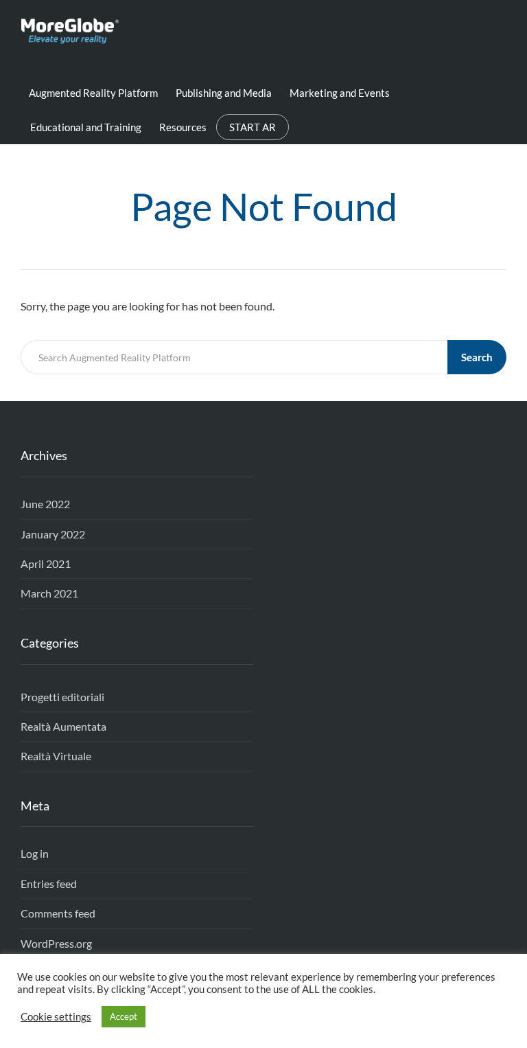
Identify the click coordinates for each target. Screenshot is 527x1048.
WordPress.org (56, 943)
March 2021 (49, 593)
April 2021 (46, 563)
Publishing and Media (224, 93)
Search (477, 357)
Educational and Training (85, 127)
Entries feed (49, 883)
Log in (35, 853)
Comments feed (58, 913)
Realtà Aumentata (63, 726)
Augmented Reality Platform (93, 93)
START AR (252, 127)
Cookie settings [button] (56, 1017)
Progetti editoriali (62, 696)
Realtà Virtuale (56, 755)
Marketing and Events (340, 93)
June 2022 (45, 503)
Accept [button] (123, 1016)
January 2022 (53, 533)
